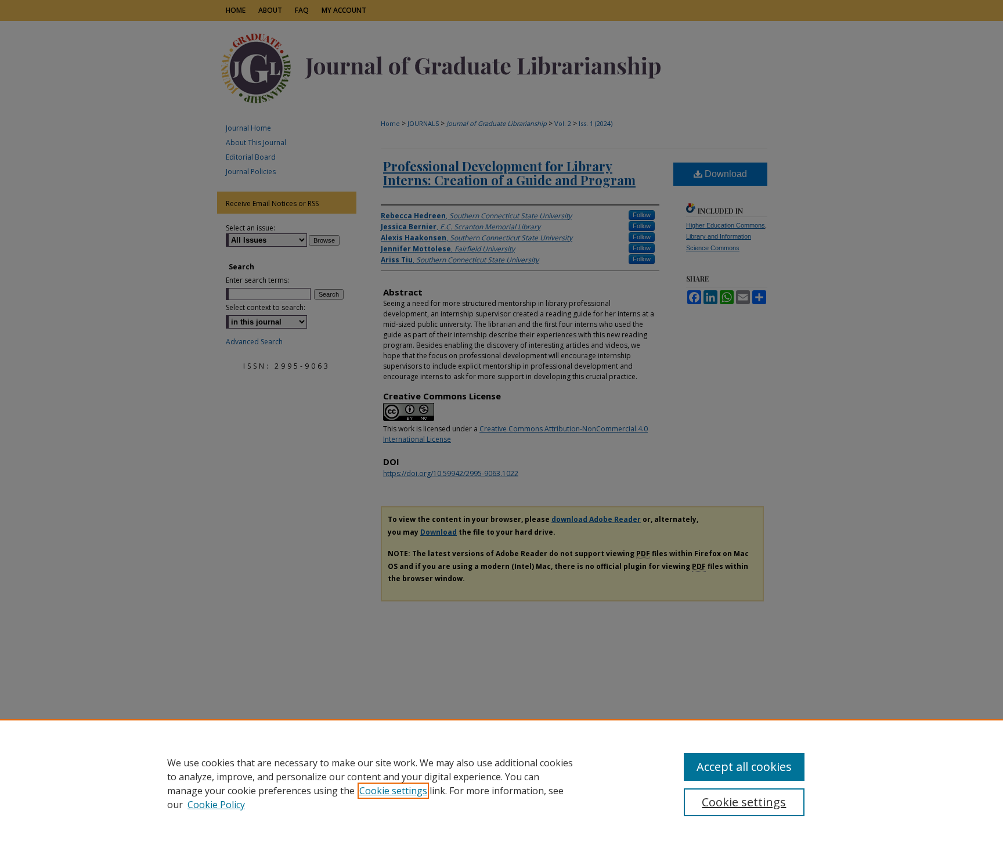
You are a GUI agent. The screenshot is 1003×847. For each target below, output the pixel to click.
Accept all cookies (744, 766)
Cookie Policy (216, 804)
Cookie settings (393, 790)
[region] (501, 783)
